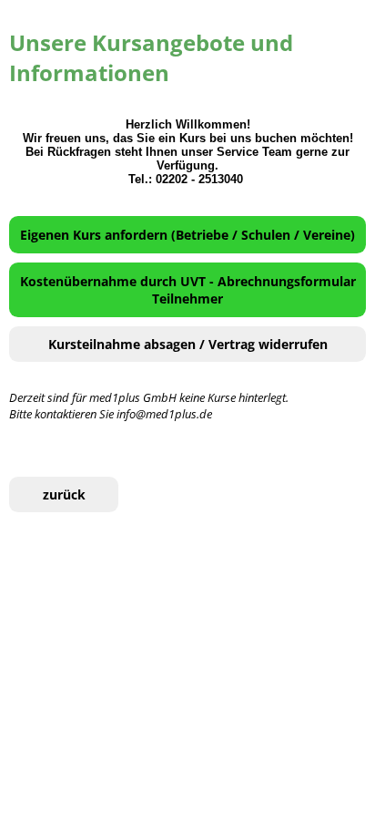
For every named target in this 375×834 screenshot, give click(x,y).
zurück (64, 494)
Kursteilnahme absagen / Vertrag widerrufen (188, 344)
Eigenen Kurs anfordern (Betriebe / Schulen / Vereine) (187, 234)
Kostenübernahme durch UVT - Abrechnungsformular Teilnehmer (188, 290)
